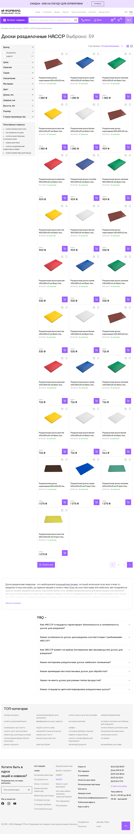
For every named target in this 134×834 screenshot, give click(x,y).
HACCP (26, 28)
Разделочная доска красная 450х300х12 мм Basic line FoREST (52, 283)
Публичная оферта (86, 802)
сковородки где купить (14, 728)
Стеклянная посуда (43, 809)
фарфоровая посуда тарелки (49, 721)
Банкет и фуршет (64, 771)
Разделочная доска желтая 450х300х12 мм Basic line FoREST (51, 334)
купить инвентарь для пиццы (18, 153)
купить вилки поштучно (16, 129)
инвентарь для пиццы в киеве (17, 735)
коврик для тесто (44, 735)
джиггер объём (43, 745)
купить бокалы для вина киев (114, 728)
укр (126, 12)
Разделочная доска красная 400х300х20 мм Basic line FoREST (52, 385)
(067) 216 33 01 (117, 778)
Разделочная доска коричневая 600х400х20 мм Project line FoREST (51, 486)
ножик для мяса (13, 143)
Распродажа (61, 806)
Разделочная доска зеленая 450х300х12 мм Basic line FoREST (115, 283)
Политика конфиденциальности (92, 798)
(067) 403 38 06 (117, 774)
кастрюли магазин (77, 721)
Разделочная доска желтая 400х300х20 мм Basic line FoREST (51, 435)
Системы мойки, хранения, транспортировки (64, 794)
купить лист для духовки (15, 731)
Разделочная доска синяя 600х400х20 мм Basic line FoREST (82, 80)
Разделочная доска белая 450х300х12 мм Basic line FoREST (82, 334)
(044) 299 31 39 (117, 770)
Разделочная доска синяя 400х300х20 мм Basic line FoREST (82, 385)
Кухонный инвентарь (43, 775)
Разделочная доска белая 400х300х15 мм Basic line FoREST (114, 435)
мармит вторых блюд (78, 735)
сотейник (105, 738)
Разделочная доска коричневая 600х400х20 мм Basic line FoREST (51, 80)
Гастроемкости (41, 780)
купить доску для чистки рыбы (83, 715)
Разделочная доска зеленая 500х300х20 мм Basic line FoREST (115, 182)
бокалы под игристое (45, 738)
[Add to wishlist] (66, 54)
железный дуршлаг (77, 745)
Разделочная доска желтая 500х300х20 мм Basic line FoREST (51, 232)
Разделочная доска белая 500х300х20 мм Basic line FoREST (82, 232)
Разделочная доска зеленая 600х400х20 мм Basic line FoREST (115, 80)
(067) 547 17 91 (117, 781)
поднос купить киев (45, 728)
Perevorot (82, 826)
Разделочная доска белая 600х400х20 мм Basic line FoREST (82, 131)
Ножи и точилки (41, 784)
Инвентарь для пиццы (44, 796)
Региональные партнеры (89, 785)
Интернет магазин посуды (11, 28)
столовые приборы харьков (81, 731)
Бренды (57, 12)
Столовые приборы (42, 805)
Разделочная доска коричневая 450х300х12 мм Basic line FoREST (114, 232)
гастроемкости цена (15, 133)
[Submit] (28, 789)
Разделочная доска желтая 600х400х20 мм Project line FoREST (51, 537)
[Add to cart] (65, 96)
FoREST (59, 775)
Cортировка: (103, 46)
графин (72, 728)
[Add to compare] (62, 54)
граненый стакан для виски (48, 731)
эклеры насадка (11, 715)
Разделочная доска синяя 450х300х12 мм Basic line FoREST (82, 283)
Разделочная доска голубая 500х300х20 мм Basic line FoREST (83, 182)
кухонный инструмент (67, 584)
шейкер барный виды (110, 715)
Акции (37, 12)
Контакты (92, 12)
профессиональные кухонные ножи (44, 597)
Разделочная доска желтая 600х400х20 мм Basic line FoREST (51, 131)
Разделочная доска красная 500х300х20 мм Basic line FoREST (52, 182)
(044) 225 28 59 (117, 767)
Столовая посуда (42, 800)
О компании (47, 12)
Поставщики (39, 766)
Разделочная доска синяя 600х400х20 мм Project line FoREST (83, 486)
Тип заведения (62, 801)
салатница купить (109, 735)
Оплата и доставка (79, 12)
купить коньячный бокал (15, 721)
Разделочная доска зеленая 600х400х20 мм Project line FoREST (115, 486)
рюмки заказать (11, 745)
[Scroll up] (126, 826)
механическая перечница (112, 731)
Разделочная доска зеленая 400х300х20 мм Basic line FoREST (115, 385)
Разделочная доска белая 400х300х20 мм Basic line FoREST (82, 435)
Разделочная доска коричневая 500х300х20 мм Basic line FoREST (114, 131)
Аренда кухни (104, 12)
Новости (66, 12)
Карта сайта (83, 807)
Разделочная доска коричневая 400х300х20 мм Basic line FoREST (115, 334)
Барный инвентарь (64, 766)
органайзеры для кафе (111, 745)
